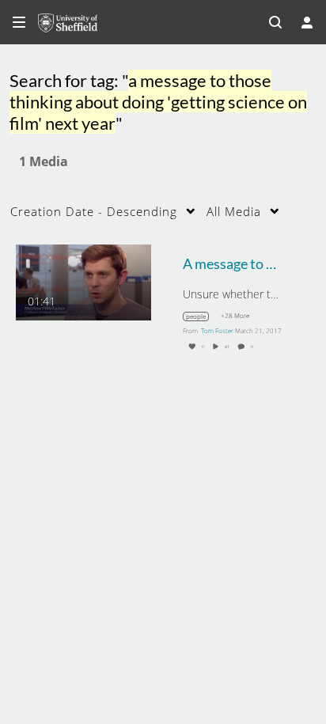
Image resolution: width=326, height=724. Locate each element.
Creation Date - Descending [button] (93, 211)
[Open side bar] (19, 22)
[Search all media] (275, 22)
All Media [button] (234, 211)
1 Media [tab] (43, 161)
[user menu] (307, 22)
